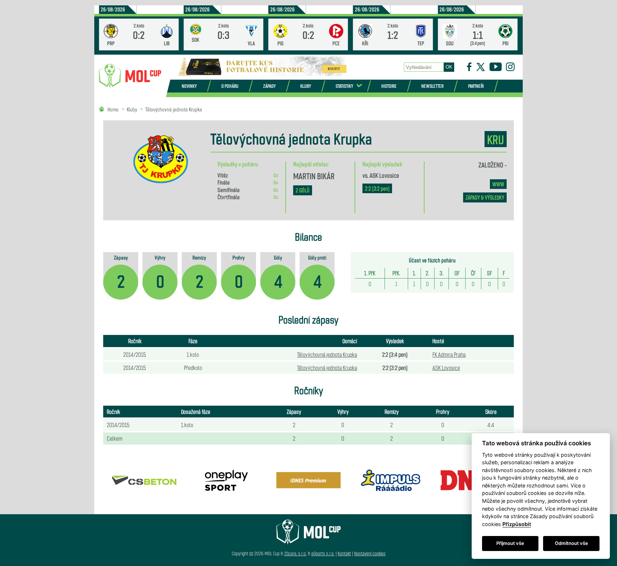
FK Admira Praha (449, 354)
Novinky (189, 86)
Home (113, 109)
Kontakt (344, 553)
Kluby (305, 86)
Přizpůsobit (516, 524)
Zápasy (269, 86)
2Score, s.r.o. (295, 553)
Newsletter (432, 86)
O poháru (230, 86)
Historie (389, 86)
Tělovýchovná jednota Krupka (173, 109)
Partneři (476, 86)
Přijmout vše (510, 543)
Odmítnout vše (571, 543)
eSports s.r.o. (323, 553)
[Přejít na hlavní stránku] (130, 76)
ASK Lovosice (384, 175)
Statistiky (344, 86)
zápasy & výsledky (485, 197)
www (498, 184)
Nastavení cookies (370, 553)
